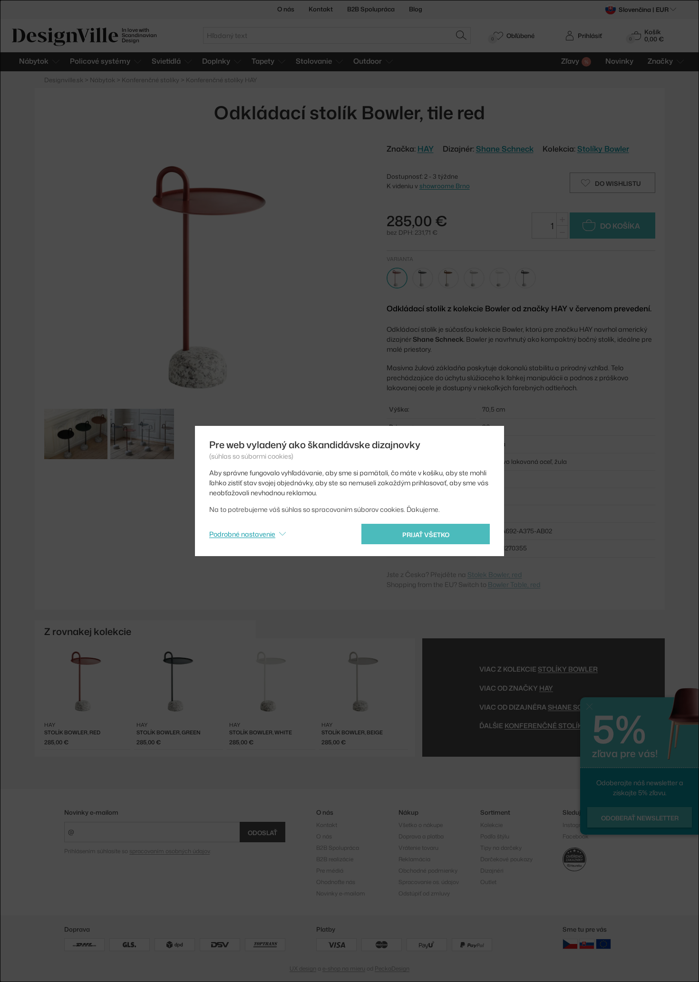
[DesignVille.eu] (603, 943)
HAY (546, 688)
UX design (303, 968)
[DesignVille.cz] (570, 943)
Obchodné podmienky (427, 870)
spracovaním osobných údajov (169, 851)
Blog (415, 9)
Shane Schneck (505, 149)
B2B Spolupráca (371, 9)
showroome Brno (444, 186)
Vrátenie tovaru (418, 848)
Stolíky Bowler (603, 149)
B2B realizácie (334, 859)
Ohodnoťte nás (335, 882)
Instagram (576, 825)
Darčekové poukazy (506, 859)
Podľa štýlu (494, 836)
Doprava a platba (421, 836)
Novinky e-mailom (91, 812)
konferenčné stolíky (546, 725)
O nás (285, 9)
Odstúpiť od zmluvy (424, 893)
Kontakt (321, 9)
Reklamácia (414, 859)
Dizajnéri (492, 870)
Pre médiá (329, 870)
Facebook (576, 836)
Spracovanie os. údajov (428, 882)
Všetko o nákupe (420, 825)
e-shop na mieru (343, 968)
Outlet (488, 882)
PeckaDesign (392, 968)
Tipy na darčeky (501, 848)
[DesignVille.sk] (586, 943)
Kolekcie (491, 825)
